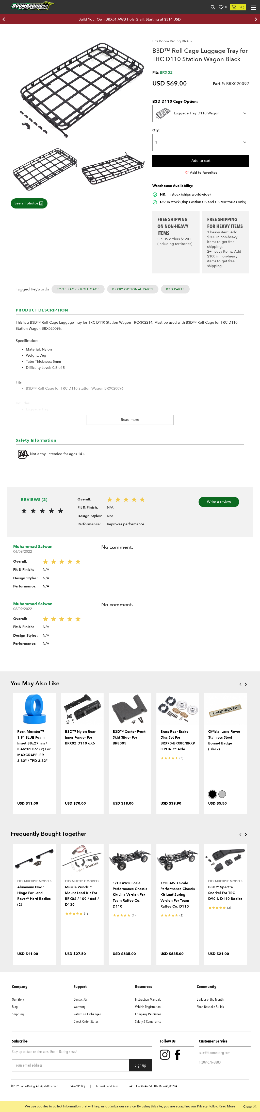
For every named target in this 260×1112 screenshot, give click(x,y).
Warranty (79, 1006)
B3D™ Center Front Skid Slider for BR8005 (129, 737)
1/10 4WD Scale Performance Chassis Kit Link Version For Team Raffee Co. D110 (130, 895)
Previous (240, 684)
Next (245, 684)
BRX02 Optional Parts (132, 289)
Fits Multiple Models (34, 881)
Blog (15, 1006)
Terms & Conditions (107, 1086)
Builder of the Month (210, 999)
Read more (130, 419)
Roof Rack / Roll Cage (78, 289)
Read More (227, 1106)
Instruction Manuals (148, 999)
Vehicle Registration (148, 1006)
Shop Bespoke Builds (210, 1006)
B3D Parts (175, 289)
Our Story (18, 999)
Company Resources (148, 1014)
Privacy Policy (77, 1086)
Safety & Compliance (148, 1021)
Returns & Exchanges (87, 1014)
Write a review (219, 501)
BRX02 (166, 72)
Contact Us (81, 999)
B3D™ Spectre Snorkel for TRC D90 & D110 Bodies (225, 893)
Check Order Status (86, 1021)
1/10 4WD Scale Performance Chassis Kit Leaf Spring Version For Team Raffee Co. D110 (177, 895)
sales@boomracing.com (215, 1052)
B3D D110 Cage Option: (175, 101)
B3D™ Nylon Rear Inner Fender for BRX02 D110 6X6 (80, 737)
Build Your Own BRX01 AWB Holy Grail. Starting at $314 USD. (130, 19)
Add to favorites (203, 172)
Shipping (18, 1014)
